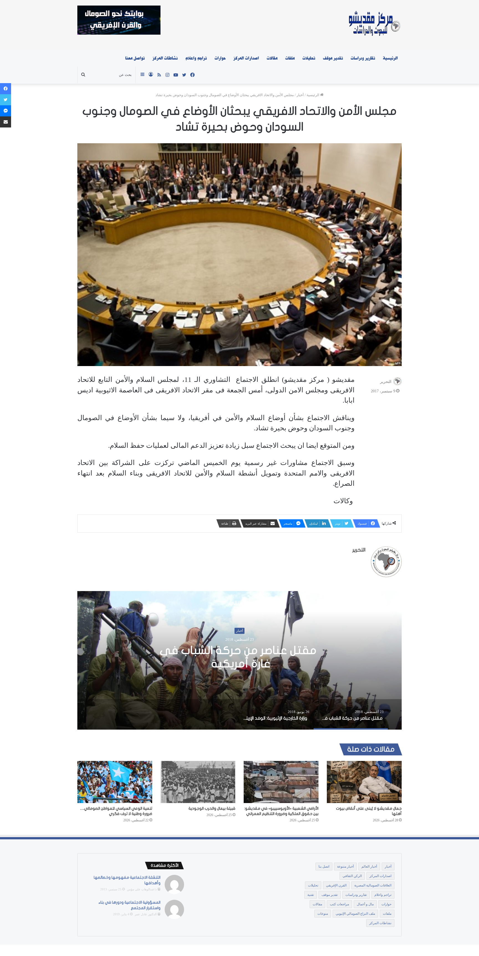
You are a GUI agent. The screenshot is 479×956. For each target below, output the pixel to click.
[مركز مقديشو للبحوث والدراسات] (374, 25)
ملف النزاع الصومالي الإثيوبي (355, 914)
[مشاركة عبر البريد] (5, 121)
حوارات (220, 58)
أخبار (300, 95)
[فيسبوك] (5, 88)
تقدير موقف (333, 58)
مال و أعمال (365, 904)
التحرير (385, 382)
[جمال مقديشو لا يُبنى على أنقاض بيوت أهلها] (364, 782)
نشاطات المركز (165, 58)
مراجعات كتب (339, 904)
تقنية (310, 895)
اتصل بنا (324, 866)
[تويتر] (5, 99)
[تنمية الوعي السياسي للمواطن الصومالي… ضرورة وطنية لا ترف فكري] (114, 782)
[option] (239, 660)
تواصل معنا (135, 58)
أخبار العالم (369, 866)
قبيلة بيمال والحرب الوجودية (211, 808)
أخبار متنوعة (345, 866)
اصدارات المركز (246, 58)
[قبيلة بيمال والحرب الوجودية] (197, 782)
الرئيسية (390, 58)
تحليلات (308, 58)
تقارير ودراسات (363, 58)
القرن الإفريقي (336, 885)
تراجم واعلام (196, 58)
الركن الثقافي (352, 876)
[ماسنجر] (5, 110)
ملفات (290, 58)
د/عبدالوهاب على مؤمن (142, 889)
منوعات (322, 914)
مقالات (272, 58)
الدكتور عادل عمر (146, 914)
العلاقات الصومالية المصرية (372, 885)
